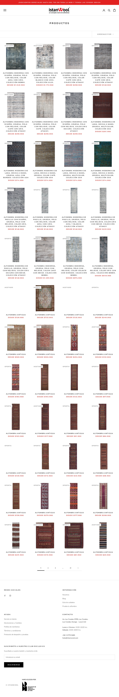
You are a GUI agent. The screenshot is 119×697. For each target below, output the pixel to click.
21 (70, 568)
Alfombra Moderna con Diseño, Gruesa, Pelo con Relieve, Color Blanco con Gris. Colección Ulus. (45, 77)
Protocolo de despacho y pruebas (16, 634)
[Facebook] (5, 595)
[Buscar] (109, 10)
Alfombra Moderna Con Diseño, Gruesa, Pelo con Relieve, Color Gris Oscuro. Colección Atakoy (74, 126)
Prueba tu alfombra (69, 606)
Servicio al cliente (10, 619)
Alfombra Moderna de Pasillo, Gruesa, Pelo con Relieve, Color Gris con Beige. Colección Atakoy (103, 221)
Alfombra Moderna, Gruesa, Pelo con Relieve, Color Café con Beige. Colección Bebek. (45, 270)
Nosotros (65, 595)
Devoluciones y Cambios (13, 623)
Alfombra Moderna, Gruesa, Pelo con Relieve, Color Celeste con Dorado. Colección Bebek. (74, 270)
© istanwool (12, 685)
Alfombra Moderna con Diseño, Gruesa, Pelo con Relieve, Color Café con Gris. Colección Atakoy (74, 77)
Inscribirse (13, 665)
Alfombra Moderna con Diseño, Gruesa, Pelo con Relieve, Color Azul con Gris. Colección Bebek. (16, 77)
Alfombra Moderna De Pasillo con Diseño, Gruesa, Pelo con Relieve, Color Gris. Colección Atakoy (16, 221)
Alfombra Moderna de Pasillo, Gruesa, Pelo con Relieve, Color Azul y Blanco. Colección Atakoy (74, 221)
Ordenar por (104, 34)
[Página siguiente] (78, 568)
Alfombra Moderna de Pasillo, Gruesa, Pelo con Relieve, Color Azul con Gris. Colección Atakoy (45, 221)
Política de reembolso (12, 627)
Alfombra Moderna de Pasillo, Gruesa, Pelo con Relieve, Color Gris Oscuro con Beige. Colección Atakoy (16, 270)
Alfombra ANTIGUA (16, 315)
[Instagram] (10, 595)
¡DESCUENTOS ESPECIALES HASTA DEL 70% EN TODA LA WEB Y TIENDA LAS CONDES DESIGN (59, 2)
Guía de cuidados (68, 602)
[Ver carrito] (114, 10)
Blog (64, 598)
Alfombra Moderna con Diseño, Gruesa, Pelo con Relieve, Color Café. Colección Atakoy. (45, 126)
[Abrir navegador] (4, 10)
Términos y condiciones (12, 631)
